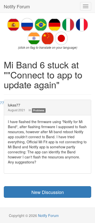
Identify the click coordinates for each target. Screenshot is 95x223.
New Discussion (47, 192)
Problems (38, 110)
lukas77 (14, 104)
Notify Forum (17, 6)
